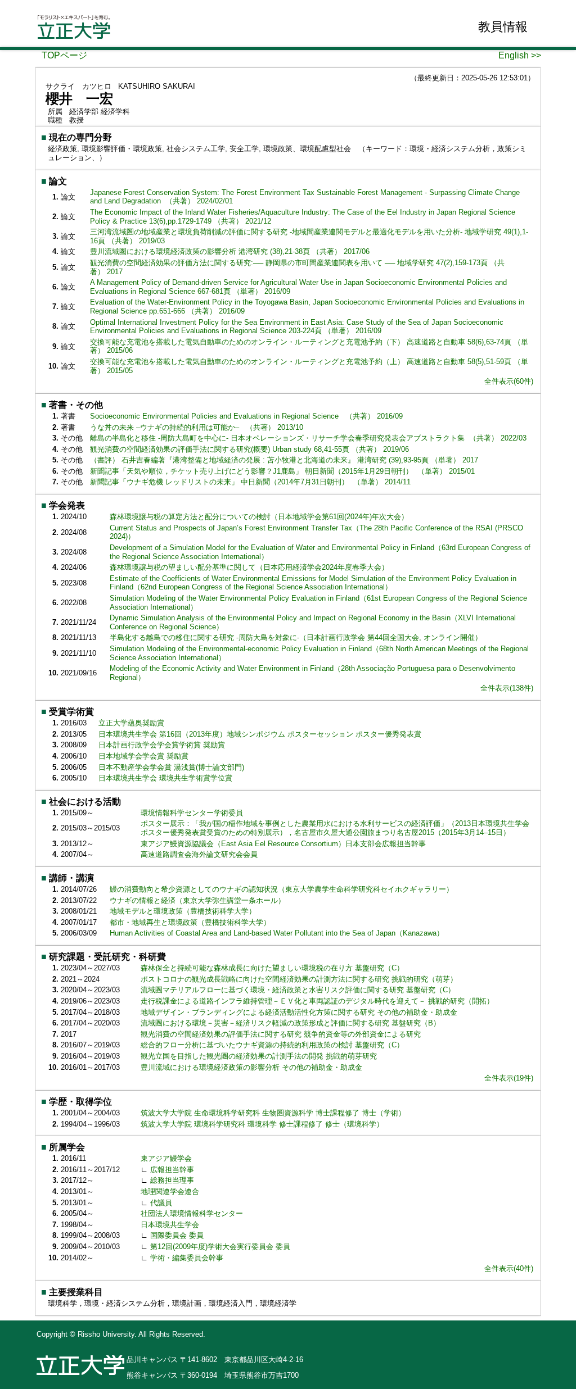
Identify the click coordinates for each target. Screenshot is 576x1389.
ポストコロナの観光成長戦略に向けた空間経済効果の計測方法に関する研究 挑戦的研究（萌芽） (300, 979)
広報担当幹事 (172, 1169)
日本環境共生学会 (170, 1224)
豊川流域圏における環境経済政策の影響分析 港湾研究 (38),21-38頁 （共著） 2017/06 (230, 251)
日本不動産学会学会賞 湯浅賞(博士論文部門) (171, 767)
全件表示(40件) (508, 1268)
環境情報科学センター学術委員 (192, 813)
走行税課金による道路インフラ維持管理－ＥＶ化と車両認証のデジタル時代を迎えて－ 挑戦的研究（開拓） (318, 1001)
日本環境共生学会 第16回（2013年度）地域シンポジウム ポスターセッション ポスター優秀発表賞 (259, 734)
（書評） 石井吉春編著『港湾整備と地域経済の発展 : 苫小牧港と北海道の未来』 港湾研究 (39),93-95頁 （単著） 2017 (284, 460)
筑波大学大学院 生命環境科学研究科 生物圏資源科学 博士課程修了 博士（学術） (273, 1113)
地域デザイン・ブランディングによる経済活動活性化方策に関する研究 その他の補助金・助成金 (300, 1012)
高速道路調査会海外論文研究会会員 (199, 854)
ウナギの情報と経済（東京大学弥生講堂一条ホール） (197, 900)
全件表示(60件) (508, 381)
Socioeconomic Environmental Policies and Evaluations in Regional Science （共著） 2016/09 (246, 416)
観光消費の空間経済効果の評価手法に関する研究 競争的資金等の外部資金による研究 (282, 1034)
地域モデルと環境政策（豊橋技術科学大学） (183, 911)
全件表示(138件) (506, 688)
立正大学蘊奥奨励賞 (131, 723)
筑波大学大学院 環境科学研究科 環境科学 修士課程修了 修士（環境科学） (262, 1124)
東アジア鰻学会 (166, 1158)
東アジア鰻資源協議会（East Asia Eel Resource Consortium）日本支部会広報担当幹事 (283, 843)
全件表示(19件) (508, 1078)
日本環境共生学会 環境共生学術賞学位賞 (165, 778)
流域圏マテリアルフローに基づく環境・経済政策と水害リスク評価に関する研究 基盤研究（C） (299, 990)
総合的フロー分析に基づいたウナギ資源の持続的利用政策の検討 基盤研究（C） (273, 1045)
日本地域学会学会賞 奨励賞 (143, 756)
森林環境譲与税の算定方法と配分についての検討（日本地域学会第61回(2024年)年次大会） (259, 516)
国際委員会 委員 (177, 1235)
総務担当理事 (172, 1180)
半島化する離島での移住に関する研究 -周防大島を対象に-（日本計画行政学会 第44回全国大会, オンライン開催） (296, 637)
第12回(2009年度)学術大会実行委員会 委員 (220, 1246)
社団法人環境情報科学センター (192, 1213)
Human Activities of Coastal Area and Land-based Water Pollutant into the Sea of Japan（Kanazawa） (277, 933)
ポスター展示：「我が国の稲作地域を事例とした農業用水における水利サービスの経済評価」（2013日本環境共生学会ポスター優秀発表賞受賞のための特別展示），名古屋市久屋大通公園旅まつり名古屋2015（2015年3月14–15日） (335, 828)
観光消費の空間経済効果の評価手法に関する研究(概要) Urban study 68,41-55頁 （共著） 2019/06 (249, 449)
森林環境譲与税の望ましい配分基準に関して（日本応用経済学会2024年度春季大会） (249, 567)
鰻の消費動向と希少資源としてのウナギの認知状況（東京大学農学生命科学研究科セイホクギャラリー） (281, 889)
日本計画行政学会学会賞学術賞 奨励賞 (161, 745)
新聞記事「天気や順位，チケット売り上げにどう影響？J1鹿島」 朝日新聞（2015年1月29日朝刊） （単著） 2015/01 (282, 471)
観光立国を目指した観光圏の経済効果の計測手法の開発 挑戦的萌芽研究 (260, 1056)
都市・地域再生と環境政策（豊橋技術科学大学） (190, 922)
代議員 (161, 1203)
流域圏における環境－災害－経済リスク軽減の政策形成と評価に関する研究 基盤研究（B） (292, 1023)
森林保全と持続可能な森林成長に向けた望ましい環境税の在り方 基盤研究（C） (273, 968)
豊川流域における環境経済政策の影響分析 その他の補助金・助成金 (252, 1067)
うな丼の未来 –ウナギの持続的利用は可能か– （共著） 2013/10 (196, 427)
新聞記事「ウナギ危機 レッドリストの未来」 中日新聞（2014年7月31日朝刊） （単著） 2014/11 (250, 482)
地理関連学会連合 (170, 1191)
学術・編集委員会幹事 (186, 1258)
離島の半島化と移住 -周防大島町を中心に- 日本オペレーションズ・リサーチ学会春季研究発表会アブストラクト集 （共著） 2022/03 (308, 438)
